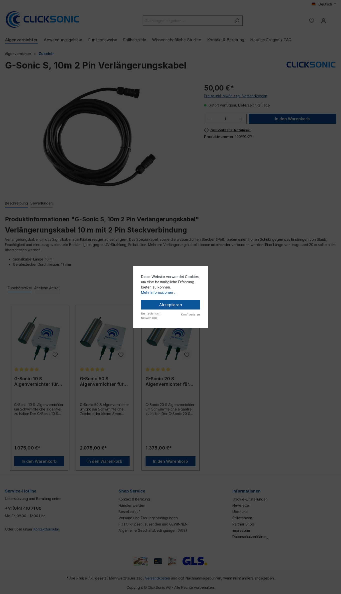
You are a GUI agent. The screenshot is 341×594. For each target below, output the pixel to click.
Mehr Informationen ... (158, 292)
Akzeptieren (170, 304)
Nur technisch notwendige (151, 316)
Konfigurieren (190, 314)
